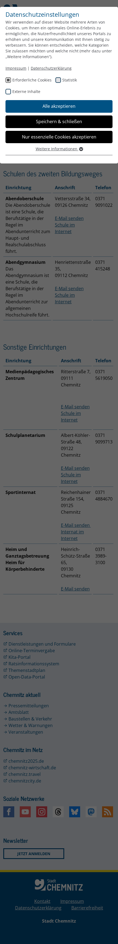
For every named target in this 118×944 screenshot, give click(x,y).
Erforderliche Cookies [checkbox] (32, 80)
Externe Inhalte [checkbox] (26, 91)
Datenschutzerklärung (51, 68)
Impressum (15, 68)
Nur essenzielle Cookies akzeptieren (59, 137)
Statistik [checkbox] (69, 80)
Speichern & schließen (59, 121)
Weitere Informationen (57, 148)
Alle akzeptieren (59, 106)
